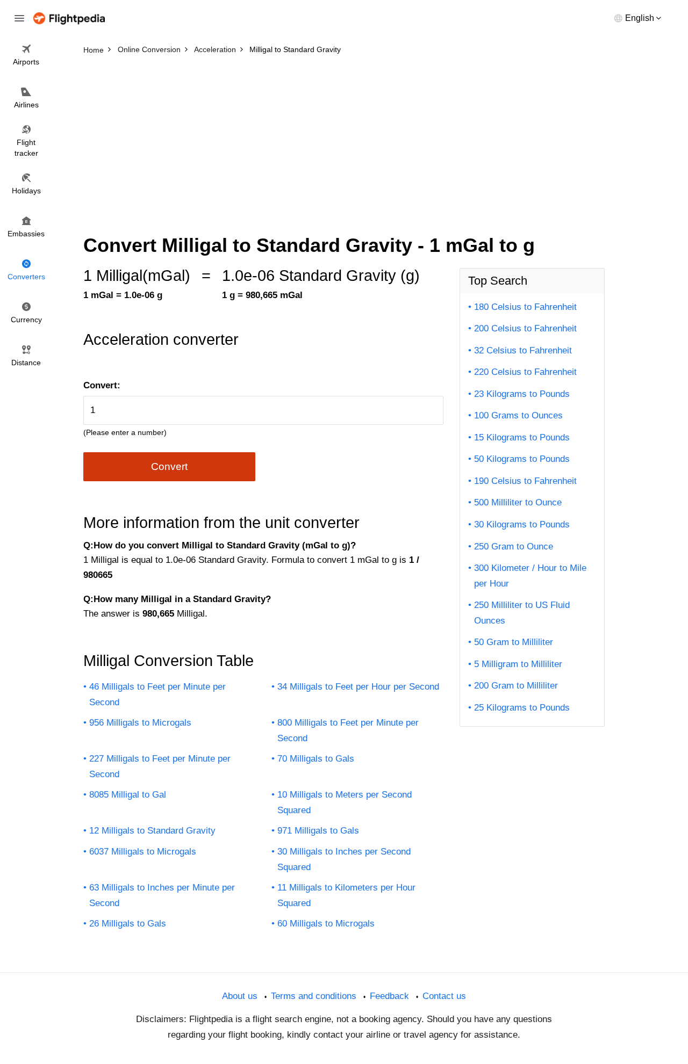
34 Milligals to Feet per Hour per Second (358, 687)
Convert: (101, 385)
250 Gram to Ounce (513, 546)
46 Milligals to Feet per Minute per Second (157, 694)
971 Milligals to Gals (318, 831)
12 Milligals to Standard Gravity (152, 831)
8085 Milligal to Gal (127, 795)
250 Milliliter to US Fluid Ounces (522, 613)
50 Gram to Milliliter (513, 642)
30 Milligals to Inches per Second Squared (344, 859)
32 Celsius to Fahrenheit (523, 350)
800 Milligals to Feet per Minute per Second (348, 730)
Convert (169, 466)
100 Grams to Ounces (518, 415)
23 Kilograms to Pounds (522, 394)
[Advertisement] (344, 139)
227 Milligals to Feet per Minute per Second (160, 766)
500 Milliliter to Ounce (518, 502)
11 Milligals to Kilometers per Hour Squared (346, 895)
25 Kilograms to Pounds (522, 708)
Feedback (389, 996)
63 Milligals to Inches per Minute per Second (162, 895)
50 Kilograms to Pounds (522, 459)
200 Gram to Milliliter (516, 686)
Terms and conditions (313, 996)
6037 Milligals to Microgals (142, 851)
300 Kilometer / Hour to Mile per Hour (530, 576)
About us (239, 996)
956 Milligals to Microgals (140, 723)
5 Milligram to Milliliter (518, 664)
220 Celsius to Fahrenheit (525, 372)
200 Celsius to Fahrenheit (525, 328)
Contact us (444, 996)
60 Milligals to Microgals (326, 923)
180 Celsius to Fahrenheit (525, 307)
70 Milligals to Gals (315, 759)
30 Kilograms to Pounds (522, 524)
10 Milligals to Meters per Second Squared (344, 802)
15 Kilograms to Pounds (522, 437)
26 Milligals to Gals (127, 923)
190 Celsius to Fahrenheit (525, 481)
